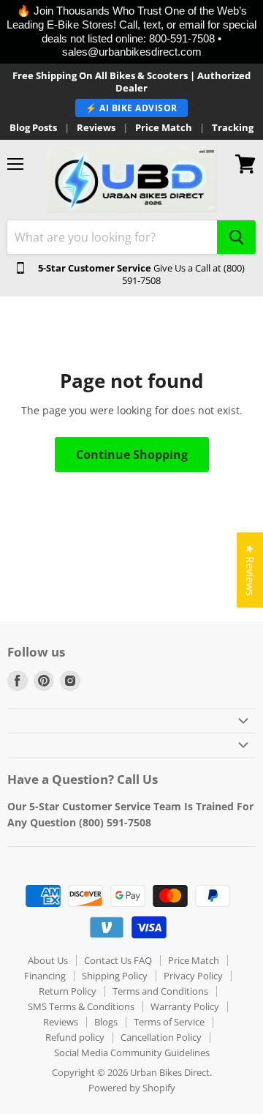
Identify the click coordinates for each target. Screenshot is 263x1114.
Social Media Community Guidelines (132, 1052)
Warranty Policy (184, 1006)
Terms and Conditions (160, 991)
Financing (45, 975)
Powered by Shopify (131, 1087)
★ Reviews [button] (250, 570)
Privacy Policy (193, 975)
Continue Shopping (132, 454)
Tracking (233, 128)
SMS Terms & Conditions (81, 1006)
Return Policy (67, 991)
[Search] (236, 237)
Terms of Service (169, 1021)
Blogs (106, 1021)
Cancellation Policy (161, 1037)
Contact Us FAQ (118, 960)
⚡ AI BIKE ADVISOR (131, 108)
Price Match (163, 128)
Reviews (96, 128)
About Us (48, 960)
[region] (131, 32)
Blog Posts (33, 128)
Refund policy (74, 1037)
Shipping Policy (115, 975)
